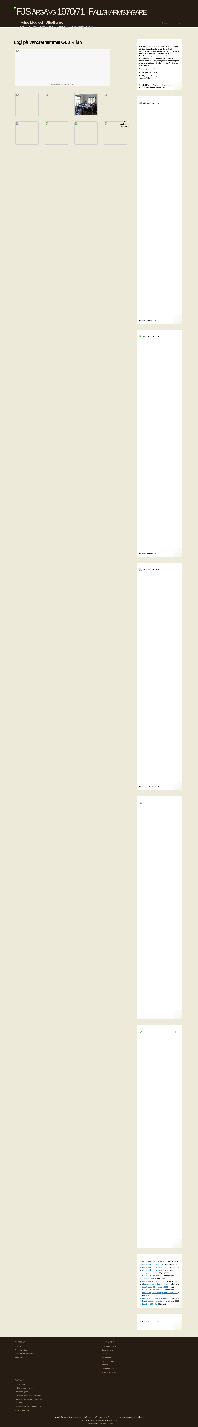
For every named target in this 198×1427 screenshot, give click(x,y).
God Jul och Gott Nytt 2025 (152, 1267)
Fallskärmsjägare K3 (22, 1392)
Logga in (18, 1346)
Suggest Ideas (107, 1357)
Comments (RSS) (104, 1423)
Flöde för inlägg (21, 1350)
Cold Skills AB (20, 1384)
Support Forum (108, 1361)
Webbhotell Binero (109, 1369)
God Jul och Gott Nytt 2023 (152, 1276)
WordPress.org (21, 1357)
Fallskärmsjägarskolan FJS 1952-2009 (29, 1399)
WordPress (113, 1420)
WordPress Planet (109, 1372)
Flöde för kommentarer (24, 1354)
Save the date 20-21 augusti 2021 (155, 1287)
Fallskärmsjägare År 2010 (24, 1388)
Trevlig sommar (148, 1279)
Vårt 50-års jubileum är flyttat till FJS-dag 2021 (160, 1293)
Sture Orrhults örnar (23, 1410)
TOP (111, 1423)
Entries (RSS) (92, 1423)
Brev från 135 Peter (149, 1304)
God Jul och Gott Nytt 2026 (152, 1265)
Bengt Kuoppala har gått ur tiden (154, 1301)
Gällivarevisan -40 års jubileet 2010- (29, 1407)
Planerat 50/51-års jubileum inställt (155, 1284)
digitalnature (96, 1420)
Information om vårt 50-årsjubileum (156, 1298)
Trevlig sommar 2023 (150, 1273)
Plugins (105, 1354)
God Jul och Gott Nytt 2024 (152, 1270)
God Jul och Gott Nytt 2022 (152, 1281)
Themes (105, 1365)
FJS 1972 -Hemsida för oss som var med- (30, 1403)
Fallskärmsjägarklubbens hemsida (28, 1396)
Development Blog (109, 1346)
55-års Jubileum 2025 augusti (153, 1262)
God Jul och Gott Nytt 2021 (152, 1290)
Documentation (108, 1350)
